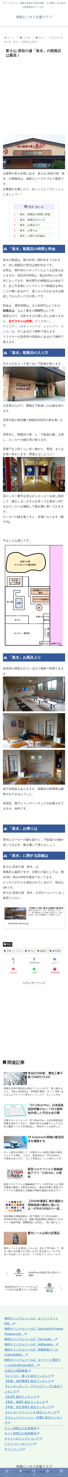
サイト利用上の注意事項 (20, 1428)
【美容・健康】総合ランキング (24, 1402)
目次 (31, 206)
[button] (61, 841)
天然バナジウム (14, 951)
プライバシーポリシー (18, 1443)
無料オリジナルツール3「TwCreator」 (29, 1339)
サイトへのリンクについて (21, 1438)
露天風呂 (56, 951)
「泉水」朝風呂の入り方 (31, 219)
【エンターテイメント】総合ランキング (30, 1412)
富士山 (31, 951)
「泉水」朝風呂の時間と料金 (33, 214)
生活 (9, 944)
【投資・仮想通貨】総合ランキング (27, 1381)
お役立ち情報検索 (16, 1370)
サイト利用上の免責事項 (20, 1433)
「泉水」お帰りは (27, 230)
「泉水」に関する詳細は (31, 235)
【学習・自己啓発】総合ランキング (27, 1407)
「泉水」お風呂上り (28, 225)
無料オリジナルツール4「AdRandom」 (29, 1344)
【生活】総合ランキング (20, 1396)
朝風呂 (43, 951)
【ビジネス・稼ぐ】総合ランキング (27, 1376)
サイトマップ (13, 1449)
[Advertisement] (34, 96)
